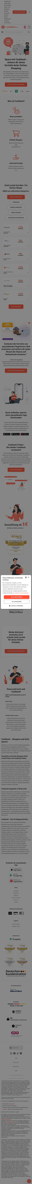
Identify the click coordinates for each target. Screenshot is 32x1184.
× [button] (28, 577)
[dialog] (16, 592)
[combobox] (26, 577)
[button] (16, 606)
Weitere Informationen (22, 593)
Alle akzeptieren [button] (16, 597)
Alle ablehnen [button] (16, 601)
